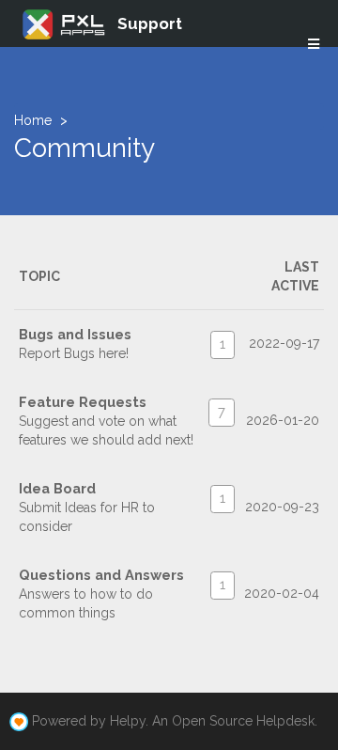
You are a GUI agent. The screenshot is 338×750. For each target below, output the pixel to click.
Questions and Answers (101, 575)
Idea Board (57, 488)
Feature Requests (82, 402)
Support (149, 23)
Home (33, 120)
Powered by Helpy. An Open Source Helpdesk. (174, 720)
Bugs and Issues (75, 334)
